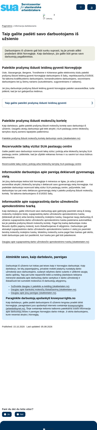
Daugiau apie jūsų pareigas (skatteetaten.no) (33, 293)
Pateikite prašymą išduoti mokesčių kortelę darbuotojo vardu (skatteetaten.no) (41, 138)
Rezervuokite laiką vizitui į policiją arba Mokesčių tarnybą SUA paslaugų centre (41, 164)
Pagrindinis (7, 26)
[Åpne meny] (92, 7)
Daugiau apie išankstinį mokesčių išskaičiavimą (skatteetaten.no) (43, 289)
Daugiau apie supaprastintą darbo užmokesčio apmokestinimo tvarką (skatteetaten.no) (45, 242)
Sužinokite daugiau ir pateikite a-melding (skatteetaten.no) (40, 286)
